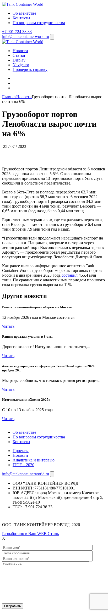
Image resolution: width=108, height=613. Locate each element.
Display (19, 60)
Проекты (21, 450)
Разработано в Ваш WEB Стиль (30, 533)
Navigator (21, 65)
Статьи (19, 55)
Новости (20, 50)
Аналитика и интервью (34, 460)
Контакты (21, 18)
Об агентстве (24, 13)
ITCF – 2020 (23, 464)
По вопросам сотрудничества (39, 22)
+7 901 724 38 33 (17, 31)
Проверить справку (30, 69)
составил (70, 275)
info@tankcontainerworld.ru (25, 36)
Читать (8, 326)
